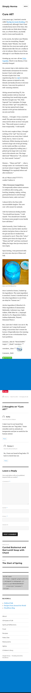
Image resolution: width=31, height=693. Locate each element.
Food (4, 629)
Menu (26, 6)
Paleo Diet (5, 637)
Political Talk (8, 603)
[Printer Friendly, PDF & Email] (15, 358)
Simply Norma (9, 6)
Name (4, 508)
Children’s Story (7, 650)
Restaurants (6, 642)
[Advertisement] (15, 374)
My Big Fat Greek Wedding (16, 22)
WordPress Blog (9, 608)
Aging (4, 646)
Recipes (5, 633)
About (4, 616)
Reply (4, 438)
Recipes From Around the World (15, 605)
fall (18, 78)
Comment (6, 481)
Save (6, 391)
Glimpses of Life (23, 396)
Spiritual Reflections (9, 625)
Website (5, 524)
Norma (7, 396)
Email (5, 516)
